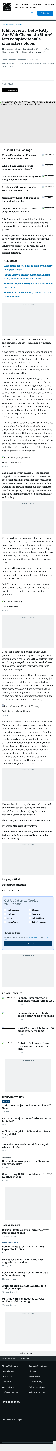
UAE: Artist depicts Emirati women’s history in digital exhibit (28, 268)
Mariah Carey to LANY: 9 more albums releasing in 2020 (29, 285)
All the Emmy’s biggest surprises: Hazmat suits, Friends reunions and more (27, 277)
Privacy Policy (34, 937)
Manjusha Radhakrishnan (14, 63)
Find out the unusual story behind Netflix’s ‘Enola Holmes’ (27, 294)
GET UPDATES (28, 944)
